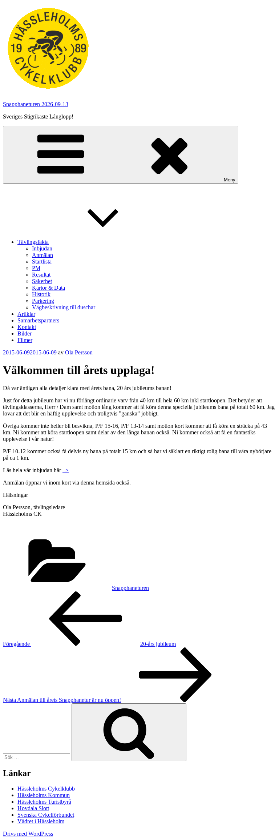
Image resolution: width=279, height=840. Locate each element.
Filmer (24, 340)
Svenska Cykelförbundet (45, 815)
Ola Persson (79, 352)
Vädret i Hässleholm (40, 821)
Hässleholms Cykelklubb (46, 788)
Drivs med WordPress (28, 834)
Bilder (24, 333)
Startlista (42, 261)
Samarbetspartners (38, 320)
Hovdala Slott (33, 808)
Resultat (41, 275)
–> (65, 470)
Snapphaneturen (130, 588)
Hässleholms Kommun (43, 795)
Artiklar (26, 314)
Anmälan (42, 255)
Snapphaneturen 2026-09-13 (35, 104)
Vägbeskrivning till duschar (63, 307)
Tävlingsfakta (33, 242)
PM (36, 268)
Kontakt (26, 327)
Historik (41, 294)
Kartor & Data (48, 288)
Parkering (43, 301)
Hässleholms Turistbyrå (44, 802)
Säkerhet (42, 281)
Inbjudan (42, 248)
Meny (229, 179)
